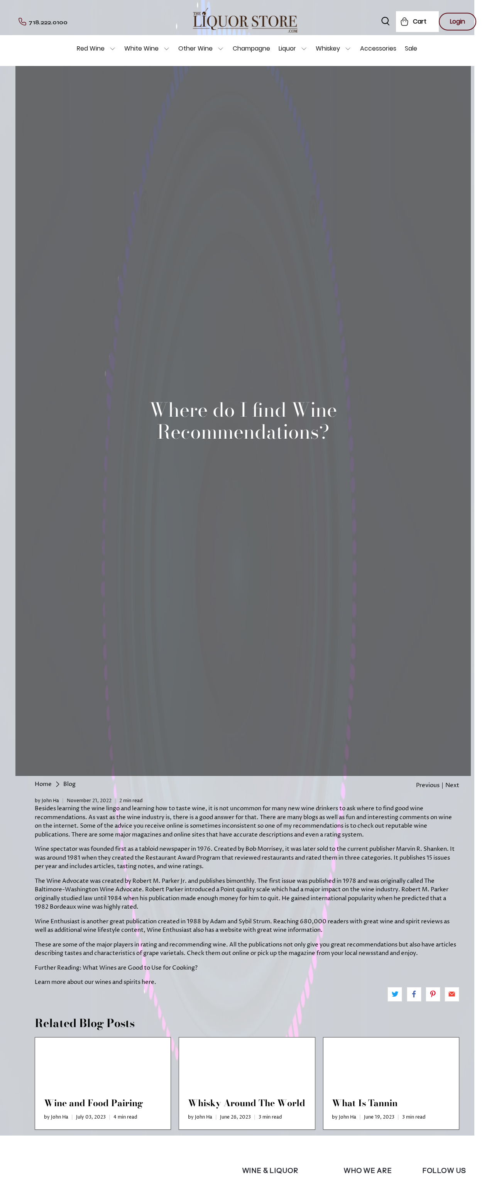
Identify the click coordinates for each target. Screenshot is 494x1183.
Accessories (378, 48)
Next (452, 785)
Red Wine (91, 48)
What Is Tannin (365, 1103)
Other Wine (195, 48)
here (148, 982)
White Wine (141, 48)
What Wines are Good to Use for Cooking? (140, 968)
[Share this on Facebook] (414, 994)
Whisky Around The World (246, 1103)
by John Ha (47, 801)
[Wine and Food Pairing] (103, 1063)
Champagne (251, 48)
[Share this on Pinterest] (433, 994)
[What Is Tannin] (391, 1063)
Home (43, 784)
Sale (411, 48)
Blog (69, 784)
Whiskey (328, 48)
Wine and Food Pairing (93, 1103)
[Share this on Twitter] (394, 994)
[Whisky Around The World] (247, 1063)
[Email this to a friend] (452, 994)
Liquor (287, 48)
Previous (428, 785)
